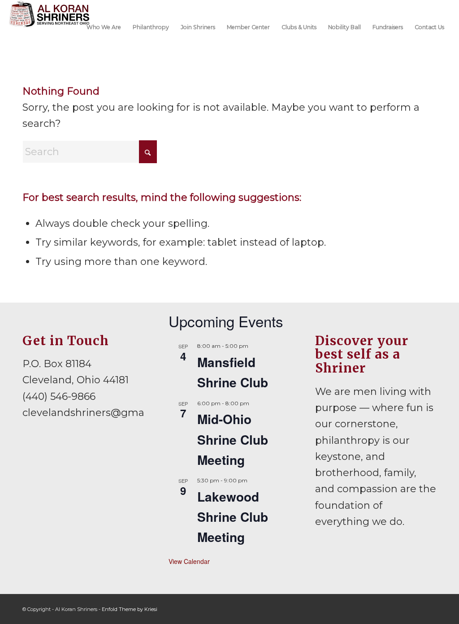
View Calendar (189, 561)
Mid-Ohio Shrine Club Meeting (232, 439)
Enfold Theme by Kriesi (129, 609)
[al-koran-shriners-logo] (49, 26)
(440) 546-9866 (58, 396)
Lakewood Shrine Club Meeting (232, 516)
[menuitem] (104, 26)
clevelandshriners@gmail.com (98, 413)
